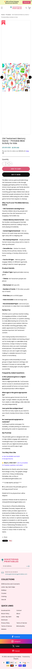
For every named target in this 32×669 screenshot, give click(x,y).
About (18, 613)
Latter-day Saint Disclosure (6, 618)
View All (3, 599)
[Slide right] (30, 77)
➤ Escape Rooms (7, 459)
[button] (1, 8)
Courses (3, 593)
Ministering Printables (14, 657)
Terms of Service (21, 623)
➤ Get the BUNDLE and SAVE (11, 456)
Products (8, 14)
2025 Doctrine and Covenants (10, 584)
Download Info (5, 610)
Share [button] (5, 537)
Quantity (5, 159)
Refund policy (20, 626)
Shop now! (26, 2)
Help (17, 617)
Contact (19, 610)
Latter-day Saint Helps (8, 587)
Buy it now (16, 175)
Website (3, 629)
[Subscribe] (27, 566)
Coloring (3, 596)
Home (3, 14)
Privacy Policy (5, 623)
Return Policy (5, 613)
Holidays (3, 590)
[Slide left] (1, 77)
